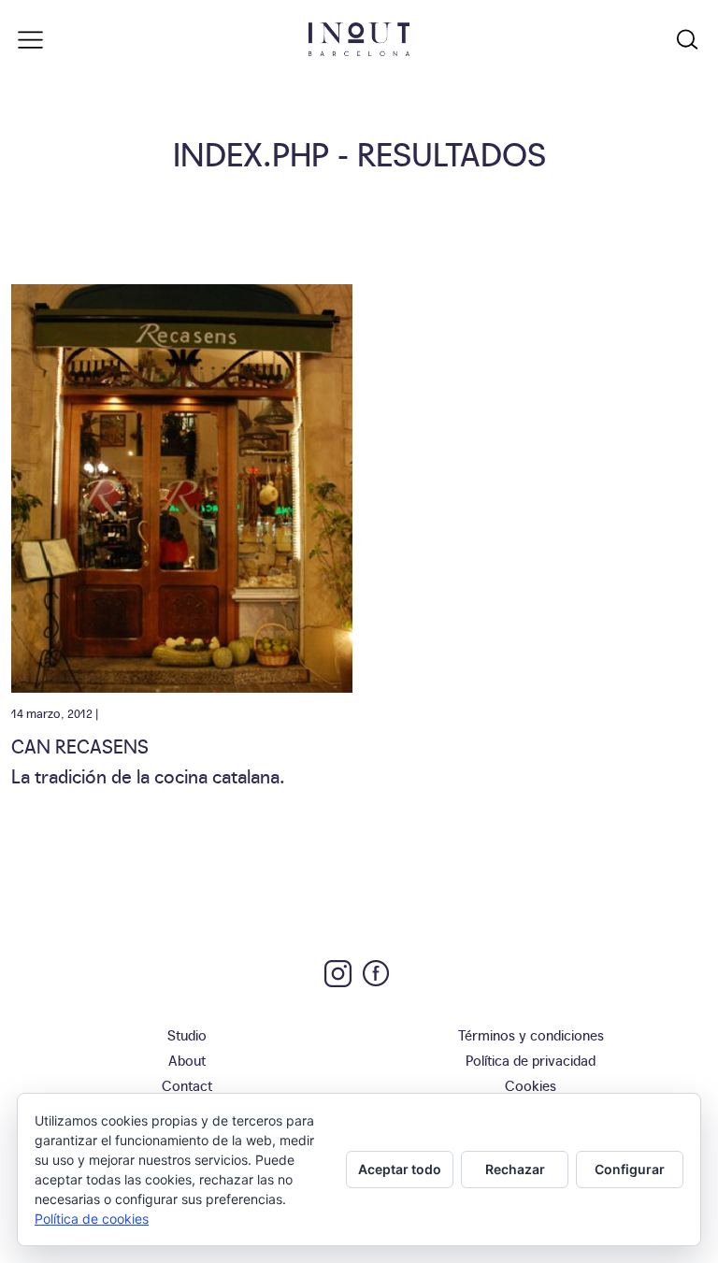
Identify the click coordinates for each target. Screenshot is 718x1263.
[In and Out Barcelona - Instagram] (338, 973)
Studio (187, 1034)
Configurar (630, 1169)
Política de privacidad (531, 1059)
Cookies (530, 1085)
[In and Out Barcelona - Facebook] (376, 973)
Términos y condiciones (531, 1034)
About (187, 1059)
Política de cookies (92, 1219)
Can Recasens (80, 745)
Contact (187, 1085)
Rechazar (515, 1169)
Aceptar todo (399, 1169)
